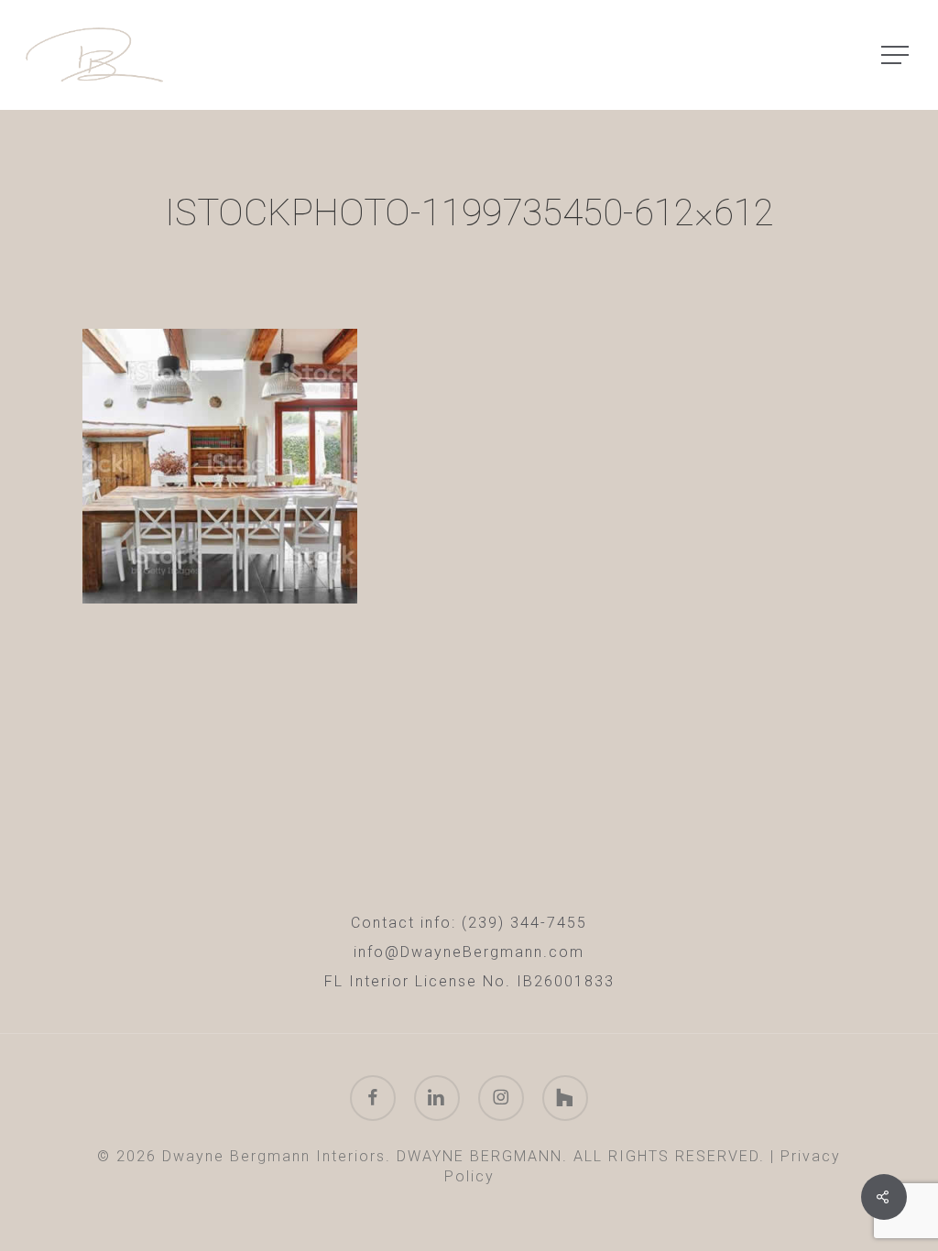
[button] (896, 55)
